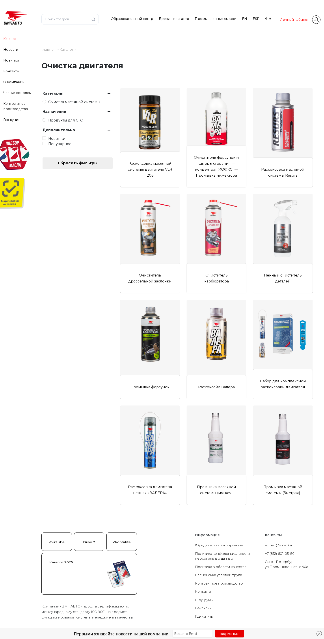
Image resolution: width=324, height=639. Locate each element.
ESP (256, 19)
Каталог (9, 39)
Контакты (11, 71)
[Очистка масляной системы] (44, 101)
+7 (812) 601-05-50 (279, 553)
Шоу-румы (204, 600)
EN (244, 19)
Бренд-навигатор (174, 19)
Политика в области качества (220, 567)
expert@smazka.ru (280, 545)
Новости (10, 50)
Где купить (12, 120)
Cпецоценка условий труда (218, 575)
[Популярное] (44, 143)
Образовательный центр (132, 19)
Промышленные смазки (215, 19)
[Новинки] (44, 138)
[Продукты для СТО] (44, 120)
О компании (13, 82)
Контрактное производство (219, 583)
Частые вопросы (17, 93)
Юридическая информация (219, 545)
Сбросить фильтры (77, 163)
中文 (268, 19)
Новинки (11, 60)
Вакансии (203, 608)
